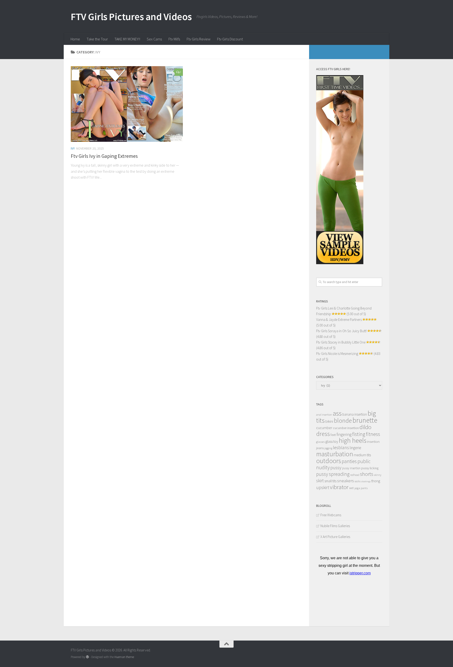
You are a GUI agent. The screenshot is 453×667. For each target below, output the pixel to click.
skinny (377, 475)
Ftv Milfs (174, 39)
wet (351, 488)
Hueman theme (124, 657)
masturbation (334, 454)
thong (375, 481)
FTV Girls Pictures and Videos (131, 16)
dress (323, 434)
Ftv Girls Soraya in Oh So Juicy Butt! (341, 331)
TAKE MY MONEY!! (127, 39)
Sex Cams (154, 39)
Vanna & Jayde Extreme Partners (339, 319)
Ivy (73, 148)
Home (75, 39)
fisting (358, 434)
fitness (373, 434)
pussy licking (369, 468)
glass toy (331, 441)
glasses (320, 441)
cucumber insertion (346, 428)
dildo (365, 427)
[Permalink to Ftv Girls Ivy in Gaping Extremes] (127, 104)
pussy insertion (351, 468)
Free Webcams (330, 515)
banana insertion (354, 414)
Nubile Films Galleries (335, 526)
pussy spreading (332, 474)
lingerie (355, 447)
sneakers (345, 480)
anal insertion (324, 414)
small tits (330, 481)
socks (358, 481)
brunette (364, 420)
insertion (373, 441)
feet (333, 435)
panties (349, 461)
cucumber (324, 427)
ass (337, 413)
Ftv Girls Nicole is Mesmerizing (337, 353)
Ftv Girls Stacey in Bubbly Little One (340, 342)
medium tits (362, 455)
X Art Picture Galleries (335, 536)
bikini (329, 421)
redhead (354, 475)
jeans (320, 448)
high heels (352, 440)
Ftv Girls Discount (230, 39)
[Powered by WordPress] (87, 656)
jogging (328, 448)
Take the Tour (97, 39)
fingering (344, 434)
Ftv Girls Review (198, 39)
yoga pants (361, 488)
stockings (366, 481)
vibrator (339, 487)
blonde (343, 420)
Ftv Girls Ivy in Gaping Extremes (104, 156)
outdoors (328, 461)
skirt (320, 480)
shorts (366, 474)
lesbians (341, 447)
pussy (335, 468)
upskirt (322, 487)
